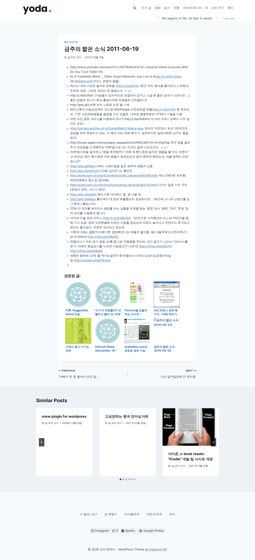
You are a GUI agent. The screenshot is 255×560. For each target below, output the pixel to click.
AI (206, 8)
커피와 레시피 (192, 8)
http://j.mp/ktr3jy (127, 86)
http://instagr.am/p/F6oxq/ (92, 260)
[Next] (213, 442)
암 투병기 (110, 514)
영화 (158, 8)
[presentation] (191, 427)
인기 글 (146, 8)
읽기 (167, 8)
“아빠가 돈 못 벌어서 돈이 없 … (79, 373)
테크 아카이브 (71, 42)
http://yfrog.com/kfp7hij (155, 246)
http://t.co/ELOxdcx (168, 76)
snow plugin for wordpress (64, 416)
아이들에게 (131, 514)
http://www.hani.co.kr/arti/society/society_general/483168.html (114, 175)
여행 (176, 8)
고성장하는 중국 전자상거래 (126, 416)
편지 (172, 514)
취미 (230, 8)
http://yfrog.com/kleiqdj (86, 251)
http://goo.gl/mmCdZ (84, 171)
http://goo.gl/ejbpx (83, 199)
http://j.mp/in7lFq (164, 109)
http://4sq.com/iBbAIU (103, 236)
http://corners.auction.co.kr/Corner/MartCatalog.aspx (107, 128)
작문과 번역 (154, 514)
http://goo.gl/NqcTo (83, 166)
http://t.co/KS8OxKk (117, 218)
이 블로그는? (88, 514)
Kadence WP (158, 549)
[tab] (120, 479)
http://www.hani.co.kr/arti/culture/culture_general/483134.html (113, 185)
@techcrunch (84, 81)
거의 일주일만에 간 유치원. (178, 373)
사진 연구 (217, 8)
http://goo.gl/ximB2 (83, 194)
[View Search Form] (135, 8)
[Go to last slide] (41, 442)
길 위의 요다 (74, 57)
